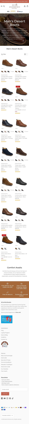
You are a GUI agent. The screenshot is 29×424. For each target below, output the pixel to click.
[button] (14, 11)
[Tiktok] (13, 398)
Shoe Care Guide (5, 366)
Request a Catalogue (6, 364)
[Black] (21, 181)
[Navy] (7, 91)
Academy (3, 337)
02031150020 (4, 328)
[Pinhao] (21, 63)
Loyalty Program (5, 332)
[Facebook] (2, 398)
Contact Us (4, 339)
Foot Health (4, 371)
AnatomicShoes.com (8, 419)
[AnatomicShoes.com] (14, 6)
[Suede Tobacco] (7, 181)
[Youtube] (4, 398)
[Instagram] (7, 398)
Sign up (5, 393)
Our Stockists (4, 369)
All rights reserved (17, 419)
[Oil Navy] (7, 123)
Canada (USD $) (6, 415)
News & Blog (4, 335)
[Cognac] (7, 63)
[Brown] (21, 211)
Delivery (3, 353)
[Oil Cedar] (21, 123)
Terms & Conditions (6, 362)
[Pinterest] (10, 398)
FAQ (2, 330)
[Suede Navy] (7, 151)
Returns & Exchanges (6, 355)
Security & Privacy (5, 360)
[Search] (4, 6)
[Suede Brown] (21, 151)
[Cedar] (7, 211)
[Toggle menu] (1, 6)
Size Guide (4, 357)
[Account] (24, 6)
